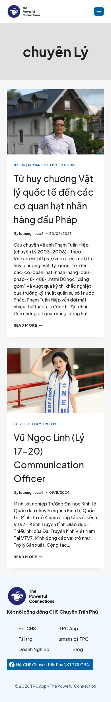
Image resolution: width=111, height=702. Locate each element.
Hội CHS (27, 628)
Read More (28, 325)
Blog (78, 649)
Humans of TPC (42, 165)
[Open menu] (99, 11)
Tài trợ (25, 639)
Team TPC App (44, 424)
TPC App (68, 628)
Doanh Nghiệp (33, 649)
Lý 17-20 (21, 424)
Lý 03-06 (67, 165)
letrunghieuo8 (31, 233)
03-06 (19, 165)
